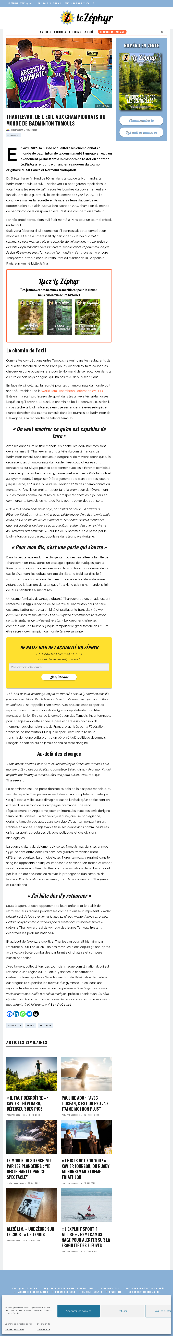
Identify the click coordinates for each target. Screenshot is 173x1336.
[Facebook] (10, 1014)
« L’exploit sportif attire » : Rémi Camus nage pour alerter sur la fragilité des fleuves (86, 1237)
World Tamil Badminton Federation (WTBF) (72, 391)
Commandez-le (141, 120)
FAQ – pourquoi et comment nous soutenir (68, 1288)
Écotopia (60, 32)
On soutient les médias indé (144, 1291)
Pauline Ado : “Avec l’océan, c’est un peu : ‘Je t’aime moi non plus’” (85, 1103)
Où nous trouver (92, 1291)
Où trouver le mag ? (49, 3)
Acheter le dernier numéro (33, 1291)
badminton (14, 1025)
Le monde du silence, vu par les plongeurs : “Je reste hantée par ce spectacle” (29, 1168)
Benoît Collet (17, 130)
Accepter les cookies (78, 1311)
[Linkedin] (16, 1014)
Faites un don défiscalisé (79, 3)
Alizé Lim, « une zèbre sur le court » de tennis (30, 1231)
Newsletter (115, 1291)
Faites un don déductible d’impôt (145, 1288)
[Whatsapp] (23, 1014)
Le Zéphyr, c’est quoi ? (21, 3)
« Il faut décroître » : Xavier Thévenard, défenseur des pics (27, 1103)
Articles (45, 32)
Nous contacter (110, 1288)
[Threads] (36, 1014)
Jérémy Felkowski (15, 1183)
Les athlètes (13, 135)
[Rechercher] (162, 32)
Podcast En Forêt (83, 32)
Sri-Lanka (45, 1025)
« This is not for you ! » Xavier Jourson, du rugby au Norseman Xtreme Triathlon (85, 1168)
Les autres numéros (141, 132)
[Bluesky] (29, 1014)
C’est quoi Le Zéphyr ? (24, 1288)
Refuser (122, 1311)
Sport (30, 1025)
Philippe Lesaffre (16, 1115)
